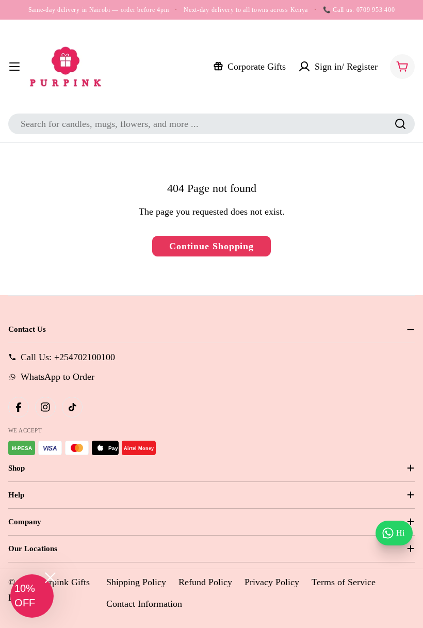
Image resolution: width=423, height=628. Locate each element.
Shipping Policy (136, 582)
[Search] (400, 124)
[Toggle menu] (14, 66)
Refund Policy (205, 582)
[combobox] (211, 124)
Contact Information (144, 604)
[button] (32, 596)
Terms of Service (344, 582)
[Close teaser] (50, 577)
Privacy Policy (272, 582)
